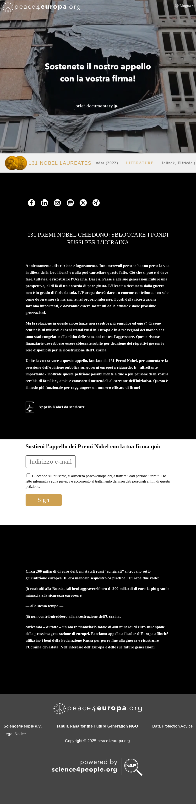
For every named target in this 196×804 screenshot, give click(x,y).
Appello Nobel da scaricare (61, 407)
